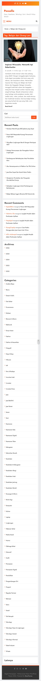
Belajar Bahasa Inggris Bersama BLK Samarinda (20, 194)
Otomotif (8, 552)
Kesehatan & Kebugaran (13, 465)
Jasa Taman (9, 406)
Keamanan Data (10, 430)
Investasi (8, 383)
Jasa (7, 395)
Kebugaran (9, 447)
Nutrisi (8, 540)
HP (7, 366)
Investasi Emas (10, 389)
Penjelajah (9, 220)
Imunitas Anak (10, 377)
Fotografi (8, 348)
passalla (9, 71)
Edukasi (8, 313)
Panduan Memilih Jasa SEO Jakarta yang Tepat (20, 129)
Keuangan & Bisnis (11, 494)
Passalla (9, 11)
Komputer (9, 506)
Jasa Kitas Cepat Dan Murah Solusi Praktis (18, 172)
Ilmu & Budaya (10, 371)
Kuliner (8, 511)
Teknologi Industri (11, 634)
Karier (8, 412)
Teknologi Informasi (12, 640)
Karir (7, 418)
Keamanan (9, 424)
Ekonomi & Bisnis (11, 319)
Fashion (8, 336)
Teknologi (9, 622)
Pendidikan (9, 575)
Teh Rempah (9, 616)
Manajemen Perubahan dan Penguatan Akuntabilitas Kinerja (18, 179)
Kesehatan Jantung (11, 482)
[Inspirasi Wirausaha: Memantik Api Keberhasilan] (20, 51)
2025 (7, 254)
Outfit (7, 558)
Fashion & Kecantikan (12, 342)
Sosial (7, 610)
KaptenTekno (10, 207)
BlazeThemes (28, 676)
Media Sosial (10, 535)
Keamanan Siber (11, 441)
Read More (8, 106)
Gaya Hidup (9, 354)
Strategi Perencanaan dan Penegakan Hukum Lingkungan (20, 151)
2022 (7, 271)
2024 (7, 260)
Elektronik (9, 325)
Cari (6, 113)
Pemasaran (9, 564)
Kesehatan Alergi (11, 471)
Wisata (8, 651)
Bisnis (7, 60)
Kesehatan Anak (11, 476)
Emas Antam (9, 331)
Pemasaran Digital (11, 570)
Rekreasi (8, 599)
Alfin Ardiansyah (11, 234)
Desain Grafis (10, 296)
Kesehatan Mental (11, 488)
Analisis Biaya (10, 284)
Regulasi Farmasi (11, 593)
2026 (7, 248)
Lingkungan (9, 523)
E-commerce (9, 307)
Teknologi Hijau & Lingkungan (15, 628)
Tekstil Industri (10, 645)
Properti (8, 587)
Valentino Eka (10, 214)
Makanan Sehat (10, 529)
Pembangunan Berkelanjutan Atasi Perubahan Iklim (20, 159)
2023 (7, 265)
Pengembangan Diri (12, 581)
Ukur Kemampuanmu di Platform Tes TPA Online (20, 166)
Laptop (8, 517)
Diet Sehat (9, 301)
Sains (7, 605)
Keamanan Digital (11, 435)
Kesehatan (9, 459)
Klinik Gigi (9, 500)
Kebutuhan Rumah (11, 453)
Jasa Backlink (10, 401)
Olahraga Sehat (10, 546)
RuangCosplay (10, 227)
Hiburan (8, 360)
